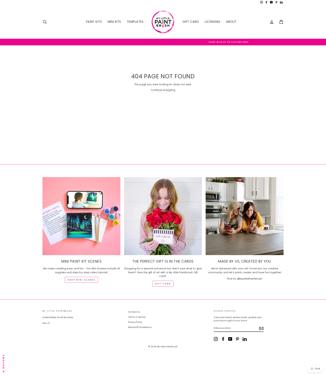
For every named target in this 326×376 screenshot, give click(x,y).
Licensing (212, 22)
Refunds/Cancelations (140, 327)
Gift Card (191, 22)
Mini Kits (114, 22)
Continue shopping (163, 90)
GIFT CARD (163, 283)
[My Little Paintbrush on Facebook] (223, 339)
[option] (163, 42)
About (231, 22)
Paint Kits (94, 22)
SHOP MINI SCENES (81, 279)
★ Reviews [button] (3, 363)
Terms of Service (137, 317)
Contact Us (134, 312)
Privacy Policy (135, 322)
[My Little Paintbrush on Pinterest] (237, 339)
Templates (135, 22)
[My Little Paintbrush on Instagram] (216, 339)
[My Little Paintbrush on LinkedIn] (245, 339)
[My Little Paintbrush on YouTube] (230, 339)
